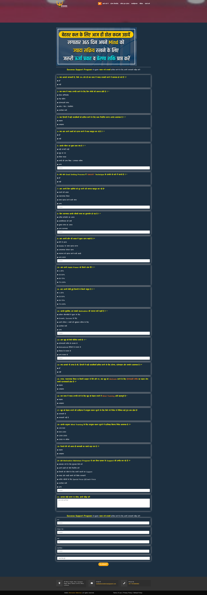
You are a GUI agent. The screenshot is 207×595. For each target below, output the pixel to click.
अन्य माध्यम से (63, 355)
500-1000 (62, 432)
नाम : (58, 519)
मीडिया (141, 3)
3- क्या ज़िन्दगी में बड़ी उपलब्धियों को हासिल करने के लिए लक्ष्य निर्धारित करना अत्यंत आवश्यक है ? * (91, 117)
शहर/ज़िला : (60, 548)
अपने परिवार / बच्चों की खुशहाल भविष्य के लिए (74, 322)
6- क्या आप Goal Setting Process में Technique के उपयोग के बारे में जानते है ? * (92, 174)
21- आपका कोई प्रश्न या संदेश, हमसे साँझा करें (73, 497)
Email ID (98, 581)
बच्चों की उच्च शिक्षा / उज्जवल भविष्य (71, 161)
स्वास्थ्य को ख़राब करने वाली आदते (70, 253)
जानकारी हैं (62, 414)
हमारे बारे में (105, 3)
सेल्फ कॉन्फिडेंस (64, 95)
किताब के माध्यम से (65, 351)
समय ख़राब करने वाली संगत (68, 200)
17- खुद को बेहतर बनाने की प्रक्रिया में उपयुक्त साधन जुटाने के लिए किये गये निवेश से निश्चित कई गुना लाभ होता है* (97, 410)
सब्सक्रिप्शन (134, 3)
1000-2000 (63, 436)
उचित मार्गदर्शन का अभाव (67, 217)
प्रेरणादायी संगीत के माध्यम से (68, 343)
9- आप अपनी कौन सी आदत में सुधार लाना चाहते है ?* (76, 239)
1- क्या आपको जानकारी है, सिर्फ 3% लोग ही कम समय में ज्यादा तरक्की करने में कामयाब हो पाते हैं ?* (92, 77)
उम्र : (58, 538)
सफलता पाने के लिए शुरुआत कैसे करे (71, 464)
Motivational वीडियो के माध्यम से (70, 347)
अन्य (60, 164)
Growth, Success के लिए (68, 318)
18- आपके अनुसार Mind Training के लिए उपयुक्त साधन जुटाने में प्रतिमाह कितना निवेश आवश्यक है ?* (94, 425)
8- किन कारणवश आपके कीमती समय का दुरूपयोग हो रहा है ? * (79, 214)
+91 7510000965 (134, 584)
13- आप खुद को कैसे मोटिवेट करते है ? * (71, 340)
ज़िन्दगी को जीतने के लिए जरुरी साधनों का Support (75, 472)
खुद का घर (62, 153)
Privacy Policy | (128, 593)
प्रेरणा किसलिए (114, 3)
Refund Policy (138, 593)
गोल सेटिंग (62, 99)
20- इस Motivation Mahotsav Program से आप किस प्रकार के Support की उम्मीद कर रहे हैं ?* (93, 461)
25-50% (62, 275)
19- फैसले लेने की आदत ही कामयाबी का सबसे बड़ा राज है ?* (78, 446)
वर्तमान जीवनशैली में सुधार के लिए (69, 314)
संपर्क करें (147, 3)
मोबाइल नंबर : (60, 529)
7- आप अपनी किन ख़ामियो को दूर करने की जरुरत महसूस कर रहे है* (81, 189)
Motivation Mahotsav (75, 593)
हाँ (59, 81)
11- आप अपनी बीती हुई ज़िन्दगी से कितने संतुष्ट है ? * (76, 289)
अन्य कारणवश (63, 228)
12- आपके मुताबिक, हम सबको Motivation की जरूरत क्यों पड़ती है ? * (82, 311)
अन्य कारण (62, 257)
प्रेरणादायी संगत (64, 103)
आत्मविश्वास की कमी (65, 221)
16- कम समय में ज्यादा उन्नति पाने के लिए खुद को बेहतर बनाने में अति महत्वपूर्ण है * (92, 396)
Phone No (131, 581)
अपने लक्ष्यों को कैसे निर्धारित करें (69, 468)
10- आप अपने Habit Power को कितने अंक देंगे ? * (76, 267)
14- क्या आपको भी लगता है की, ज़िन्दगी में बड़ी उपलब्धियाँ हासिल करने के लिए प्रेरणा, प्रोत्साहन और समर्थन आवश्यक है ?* (99, 365)
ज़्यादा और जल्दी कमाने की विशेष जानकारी (72, 475)
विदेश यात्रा (62, 157)
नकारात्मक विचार (64, 196)
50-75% (62, 278)
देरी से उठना (63, 242)
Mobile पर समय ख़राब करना (68, 246)
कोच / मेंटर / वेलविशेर (66, 106)
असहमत (61, 124)
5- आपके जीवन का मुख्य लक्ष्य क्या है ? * (71, 146)
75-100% (62, 282)
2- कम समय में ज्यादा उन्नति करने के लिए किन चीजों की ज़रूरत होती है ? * (83, 92)
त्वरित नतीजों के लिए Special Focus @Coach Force (77, 479)
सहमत (61, 121)
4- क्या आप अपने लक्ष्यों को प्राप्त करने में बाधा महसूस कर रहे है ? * (81, 131)
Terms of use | (118, 593)
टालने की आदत (64, 192)
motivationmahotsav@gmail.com (106, 584)
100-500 (62, 428)
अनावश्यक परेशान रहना (66, 250)
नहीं (60, 84)
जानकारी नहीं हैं (64, 417)
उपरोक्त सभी (62, 110)
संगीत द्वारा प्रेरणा (124, 3)
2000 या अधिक (64, 439)
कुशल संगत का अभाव (66, 225)
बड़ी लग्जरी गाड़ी (64, 149)
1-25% (61, 271)
